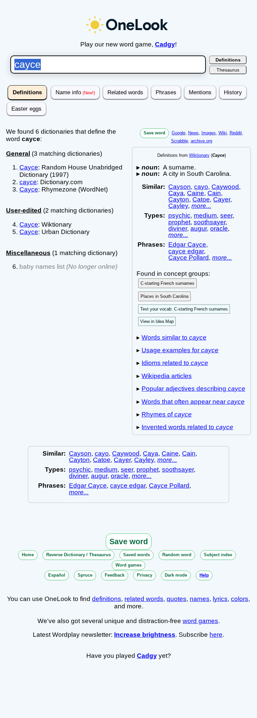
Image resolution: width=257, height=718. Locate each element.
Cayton (178, 199)
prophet (179, 222)
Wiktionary (199, 155)
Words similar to (174, 337)
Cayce (28, 167)
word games (200, 620)
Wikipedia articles (167, 375)
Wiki (223, 132)
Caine (195, 193)
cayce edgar (186, 251)
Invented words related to (187, 427)
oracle (219, 228)
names (199, 598)
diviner (177, 228)
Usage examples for (180, 350)
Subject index (218, 554)
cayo (201, 186)
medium (205, 215)
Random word (176, 554)
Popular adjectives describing (193, 388)
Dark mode (176, 575)
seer (226, 215)
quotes (176, 598)
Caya (176, 193)
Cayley (178, 205)
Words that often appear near (193, 401)
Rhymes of (167, 414)
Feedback (114, 575)
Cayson (179, 186)
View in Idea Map (157, 321)
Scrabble (179, 140)
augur (198, 228)
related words (143, 598)
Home (28, 554)
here (216, 634)
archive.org (201, 140)
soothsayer (210, 222)
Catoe (201, 199)
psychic (179, 215)
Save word (154, 132)
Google (178, 132)
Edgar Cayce (187, 244)
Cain (214, 193)
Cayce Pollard (188, 257)
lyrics (220, 598)
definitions (106, 598)
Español (56, 575)
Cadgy (165, 44)
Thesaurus (228, 70)
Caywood (225, 186)
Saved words (136, 554)
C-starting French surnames (167, 283)
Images (208, 132)
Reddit (236, 132)
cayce (28, 182)
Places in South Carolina (164, 296)
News (193, 132)
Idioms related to (175, 362)
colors (239, 598)
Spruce (85, 575)
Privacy (144, 575)
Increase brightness (144, 634)
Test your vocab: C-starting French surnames (184, 309)
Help (204, 575)
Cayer (221, 199)
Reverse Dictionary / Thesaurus (78, 554)
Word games (128, 565)
